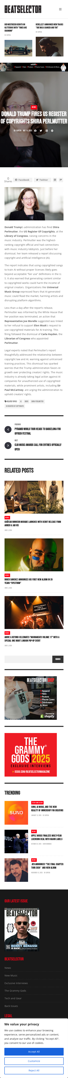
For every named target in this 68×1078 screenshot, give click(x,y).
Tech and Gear (37, 803)
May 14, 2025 (27, 130)
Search (57, 659)
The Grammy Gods (15, 990)
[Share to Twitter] (41, 131)
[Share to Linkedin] (46, 131)
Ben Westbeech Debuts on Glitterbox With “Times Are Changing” (16, 27)
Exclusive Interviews (16, 983)
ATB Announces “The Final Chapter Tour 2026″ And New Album (47, 866)
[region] (34, 1048)
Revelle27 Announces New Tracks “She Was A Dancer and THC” (49, 26)
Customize (34, 1061)
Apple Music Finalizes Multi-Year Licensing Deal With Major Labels (46, 837)
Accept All (34, 1051)
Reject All (34, 1070)
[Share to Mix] (61, 180)
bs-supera (8, 35)
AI (20, 401)
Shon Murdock (47, 844)
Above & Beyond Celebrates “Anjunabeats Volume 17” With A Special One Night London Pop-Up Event (32, 639)
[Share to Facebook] (35, 131)
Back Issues (11, 1006)
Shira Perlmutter (37, 401)
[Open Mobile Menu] (60, 9)
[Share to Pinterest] (52, 131)
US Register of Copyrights (15, 406)
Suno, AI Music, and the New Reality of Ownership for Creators (47, 808)
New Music (11, 975)
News (34, 107)
